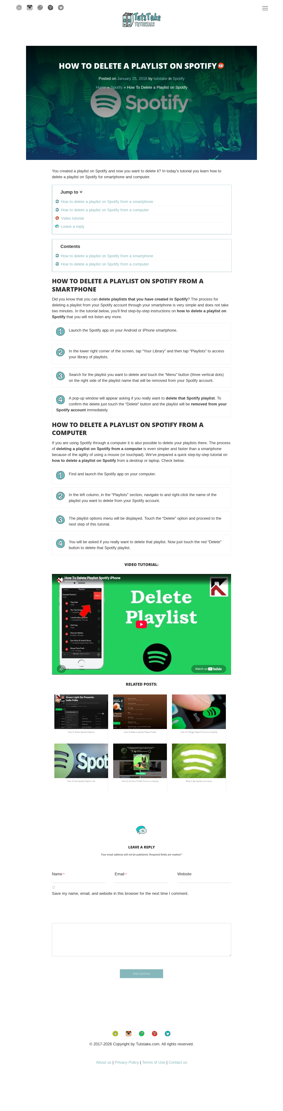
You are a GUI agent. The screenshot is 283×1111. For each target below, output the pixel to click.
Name (58, 874)
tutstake (160, 78)
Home (101, 87)
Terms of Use (153, 1062)
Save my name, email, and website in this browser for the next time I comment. (120, 893)
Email (120, 874)
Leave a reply (72, 226)
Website (184, 874)
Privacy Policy (127, 1062)
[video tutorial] (221, 67)
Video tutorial (72, 218)
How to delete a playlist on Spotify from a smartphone (107, 201)
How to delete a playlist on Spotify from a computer (105, 210)
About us (103, 1062)
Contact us (178, 1062)
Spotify (179, 78)
